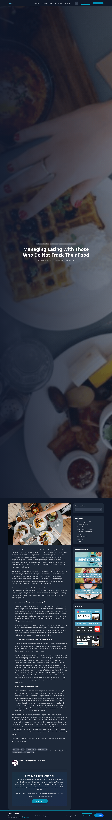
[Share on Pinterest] (62, 751)
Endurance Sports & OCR (84, 522)
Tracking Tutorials (82, 536)
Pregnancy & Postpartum (84, 532)
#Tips (22, 749)
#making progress (29, 752)
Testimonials (58, 3)
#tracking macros (42, 749)
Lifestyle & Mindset (82, 524)
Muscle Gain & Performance (85, 529)
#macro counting (17, 752)
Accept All (99, 815)
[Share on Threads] (66, 751)
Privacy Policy (25, 817)
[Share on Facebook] (59, 751)
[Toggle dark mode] (76, 3)
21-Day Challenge (47, 3)
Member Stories (81, 527)
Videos (79, 541)
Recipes (79, 534)
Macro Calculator (85, 3)
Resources (67, 3)
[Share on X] (56, 751)
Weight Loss (54, 244)
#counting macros (31, 749)
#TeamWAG (16, 749)
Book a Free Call (98, 3)
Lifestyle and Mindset (42, 244)
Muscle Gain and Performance (67, 244)
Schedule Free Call (39, 801)
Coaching (36, 3)
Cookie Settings (87, 815)
